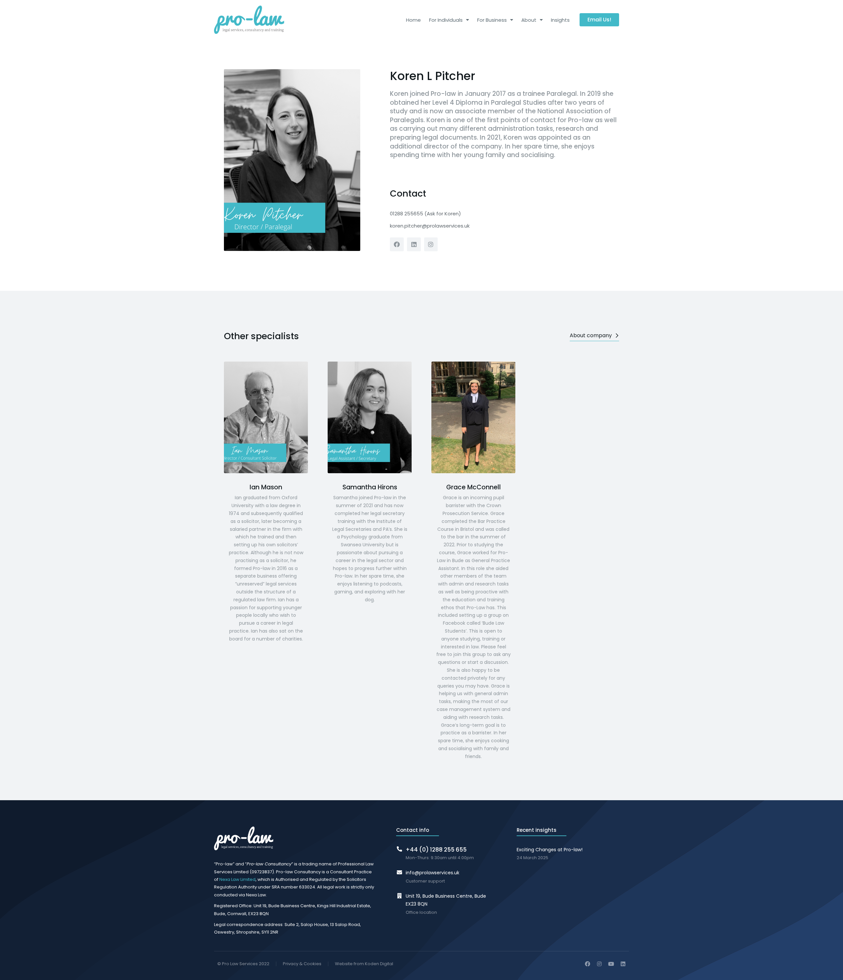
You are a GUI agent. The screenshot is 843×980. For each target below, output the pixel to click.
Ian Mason (266, 487)
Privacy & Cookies (302, 964)
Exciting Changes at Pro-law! (550, 849)
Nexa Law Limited (237, 879)
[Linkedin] (414, 244)
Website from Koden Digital (364, 964)
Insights (560, 19)
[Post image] (266, 417)
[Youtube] (611, 963)
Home (413, 19)
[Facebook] (397, 244)
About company (591, 335)
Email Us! (599, 19)
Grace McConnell (473, 487)
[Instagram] (431, 244)
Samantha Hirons (369, 487)
